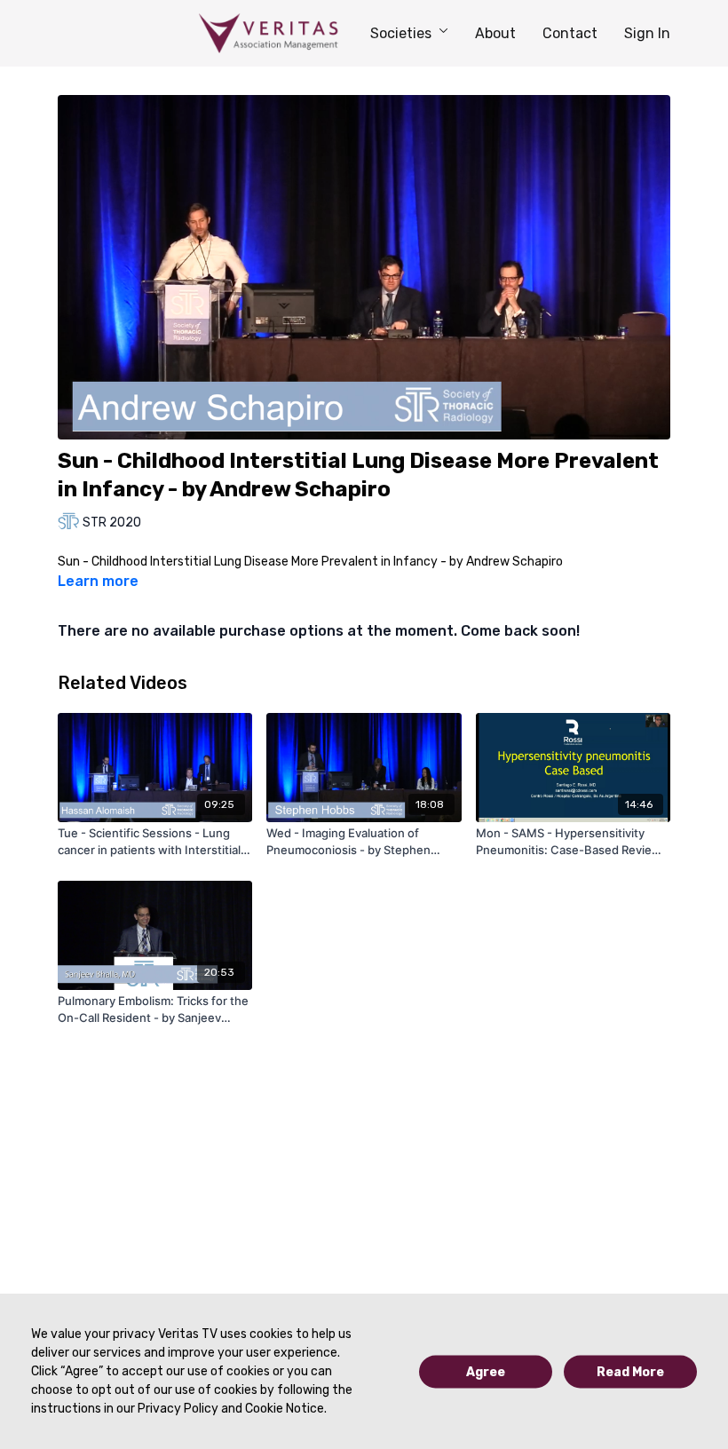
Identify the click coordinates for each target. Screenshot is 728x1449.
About (495, 33)
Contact (569, 33)
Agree (485, 1371)
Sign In (647, 33)
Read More (630, 1371)
